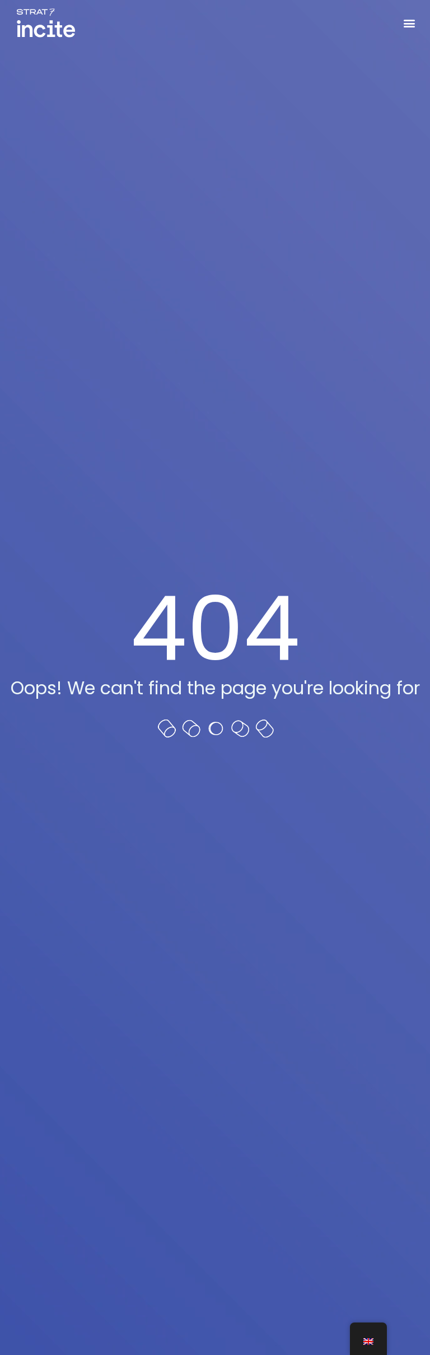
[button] (409, 23)
